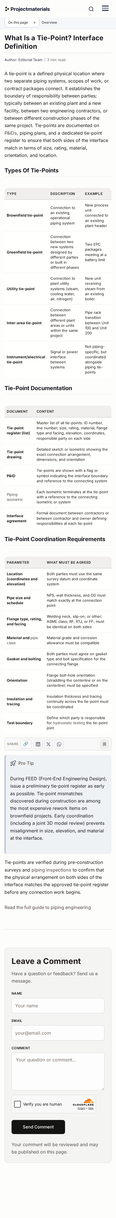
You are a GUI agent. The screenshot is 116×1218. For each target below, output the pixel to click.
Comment (21, 1048)
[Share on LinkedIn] (38, 744)
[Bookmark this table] (104, 744)
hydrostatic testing (69, 723)
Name (17, 993)
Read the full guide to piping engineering (48, 907)
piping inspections (51, 870)
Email (17, 1021)
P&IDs (11, 133)
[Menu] (105, 8)
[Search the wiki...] (91, 9)
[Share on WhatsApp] (59, 744)
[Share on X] (48, 744)
